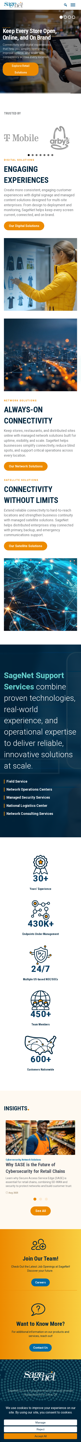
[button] (35, 1199)
